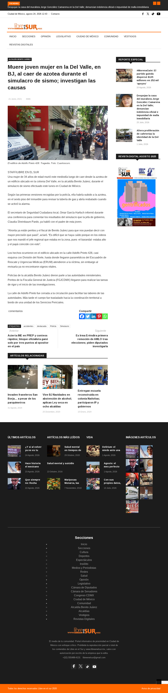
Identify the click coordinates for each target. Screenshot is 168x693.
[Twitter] (88, 316)
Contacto (55, 14)
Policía (53, 326)
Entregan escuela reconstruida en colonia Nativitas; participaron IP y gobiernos (89, 398)
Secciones (28, 36)
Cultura (84, 552)
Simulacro (64, 326)
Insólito (84, 563)
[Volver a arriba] (159, 681)
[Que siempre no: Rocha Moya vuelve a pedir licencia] (15, 484)
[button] (154, 3)
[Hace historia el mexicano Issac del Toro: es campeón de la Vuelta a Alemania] (15, 468)
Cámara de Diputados (84, 587)
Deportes (84, 556)
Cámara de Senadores (84, 591)
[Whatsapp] (105, 316)
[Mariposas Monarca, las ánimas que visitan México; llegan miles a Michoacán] (54, 484)
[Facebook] (82, 316)
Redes (84, 571)
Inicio (12, 36)
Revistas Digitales (21, 44)
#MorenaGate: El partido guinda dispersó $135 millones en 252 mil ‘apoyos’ (148, 77)
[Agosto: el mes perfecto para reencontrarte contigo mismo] (93, 468)
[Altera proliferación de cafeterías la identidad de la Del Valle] (125, 136)
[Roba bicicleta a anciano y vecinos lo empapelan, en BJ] (146, 498)
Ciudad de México (87, 36)
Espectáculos (84, 560)
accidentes (28, 326)
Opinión (46, 36)
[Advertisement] (140, 256)
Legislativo (63, 36)
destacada (41, 326)
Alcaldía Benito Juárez (20, 59)
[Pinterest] (99, 316)
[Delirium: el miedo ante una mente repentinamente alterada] (93, 451)
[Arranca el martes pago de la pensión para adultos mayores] (146, 470)
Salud (84, 575)
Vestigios (130, 36)
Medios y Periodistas (84, 567)
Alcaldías (84, 611)
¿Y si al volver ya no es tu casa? (33, 450)
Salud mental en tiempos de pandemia (72, 450)
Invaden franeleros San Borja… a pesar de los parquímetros (23, 398)
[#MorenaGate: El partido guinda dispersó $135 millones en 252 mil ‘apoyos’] (125, 76)
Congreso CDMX (84, 595)
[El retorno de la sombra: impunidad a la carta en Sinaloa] (132, 484)
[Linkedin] (93, 316)
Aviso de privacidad (151, 688)
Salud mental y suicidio (60, 463)
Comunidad (111, 36)
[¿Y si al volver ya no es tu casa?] (15, 451)
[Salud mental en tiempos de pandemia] (54, 451)
